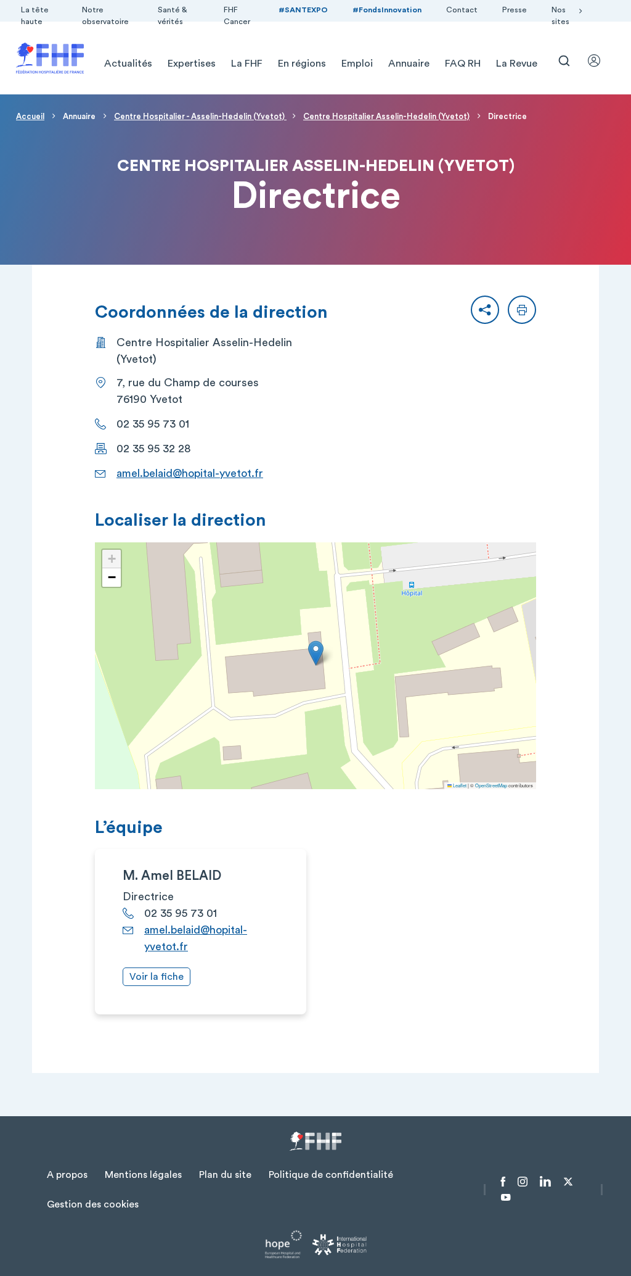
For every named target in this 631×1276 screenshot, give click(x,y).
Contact (462, 10)
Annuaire (408, 63)
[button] (485, 310)
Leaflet (459, 785)
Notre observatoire (105, 15)
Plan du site (225, 1175)
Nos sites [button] (560, 15)
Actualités (128, 63)
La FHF (247, 63)
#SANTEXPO (303, 10)
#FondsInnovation (386, 10)
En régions (302, 63)
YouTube (505, 1198)
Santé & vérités (172, 15)
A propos (67, 1175)
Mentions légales (143, 1175)
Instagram (523, 1182)
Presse (514, 10)
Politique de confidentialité (331, 1175)
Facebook (503, 1182)
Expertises (192, 63)
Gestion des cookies (93, 1204)
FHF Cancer (237, 15)
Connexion (599, 60)
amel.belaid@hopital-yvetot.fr (189, 473)
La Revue (516, 63)
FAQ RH (463, 63)
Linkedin (545, 1182)
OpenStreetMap (491, 785)
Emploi (357, 63)
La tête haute (35, 15)
